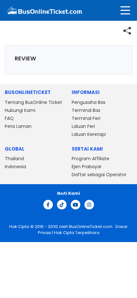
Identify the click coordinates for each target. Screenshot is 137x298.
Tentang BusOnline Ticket (33, 102)
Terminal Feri (86, 118)
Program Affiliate (90, 158)
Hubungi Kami (20, 110)
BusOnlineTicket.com (91, 227)
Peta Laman (18, 126)
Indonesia (15, 166)
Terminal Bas (86, 110)
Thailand (14, 158)
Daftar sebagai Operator (99, 174)
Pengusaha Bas (88, 102)
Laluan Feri (83, 126)
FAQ (9, 118)
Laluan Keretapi (89, 134)
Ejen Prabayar (87, 166)
